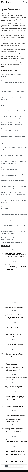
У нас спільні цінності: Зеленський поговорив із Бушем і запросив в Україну (14, 238)
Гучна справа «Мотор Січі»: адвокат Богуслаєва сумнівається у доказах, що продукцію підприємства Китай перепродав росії (15, 397)
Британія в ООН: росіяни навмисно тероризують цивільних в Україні (14, 220)
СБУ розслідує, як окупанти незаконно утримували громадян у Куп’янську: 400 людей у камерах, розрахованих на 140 (16, 441)
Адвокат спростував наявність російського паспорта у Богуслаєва (14, 386)
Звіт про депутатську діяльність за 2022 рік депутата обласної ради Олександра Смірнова (16, 369)
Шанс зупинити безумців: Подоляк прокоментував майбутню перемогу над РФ (12, 123)
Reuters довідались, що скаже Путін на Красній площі (13, 104)
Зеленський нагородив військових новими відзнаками (12, 156)
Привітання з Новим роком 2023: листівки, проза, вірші (14, 363)
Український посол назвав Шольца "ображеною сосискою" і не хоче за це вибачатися (14, 187)
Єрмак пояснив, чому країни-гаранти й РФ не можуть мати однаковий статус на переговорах (14, 213)
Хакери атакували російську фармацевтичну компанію (13, 335)
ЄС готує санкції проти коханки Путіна (12, 242)
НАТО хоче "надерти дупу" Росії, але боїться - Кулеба (13, 226)
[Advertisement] (14, 285)
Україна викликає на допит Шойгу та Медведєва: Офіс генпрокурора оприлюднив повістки (13, 194)
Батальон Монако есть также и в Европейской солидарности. (14, 462)
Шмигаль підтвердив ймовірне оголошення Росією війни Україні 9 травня (13, 168)
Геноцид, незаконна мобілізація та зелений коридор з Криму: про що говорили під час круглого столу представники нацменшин (14, 430)
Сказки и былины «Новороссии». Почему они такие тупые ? (16, 378)
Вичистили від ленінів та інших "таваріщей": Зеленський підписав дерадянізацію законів (13, 135)
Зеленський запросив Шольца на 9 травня (13, 91)
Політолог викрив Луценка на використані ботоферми (13, 420)
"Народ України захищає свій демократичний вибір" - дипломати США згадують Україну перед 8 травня (13, 97)
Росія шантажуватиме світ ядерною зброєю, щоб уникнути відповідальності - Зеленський (13, 111)
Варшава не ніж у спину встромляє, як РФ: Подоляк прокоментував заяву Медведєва (12, 81)
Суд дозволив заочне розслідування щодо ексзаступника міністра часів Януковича (12, 181)
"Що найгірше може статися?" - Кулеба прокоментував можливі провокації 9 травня (13, 117)
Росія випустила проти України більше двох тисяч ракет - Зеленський (13, 232)
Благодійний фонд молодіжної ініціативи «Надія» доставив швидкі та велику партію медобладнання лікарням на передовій (15, 267)
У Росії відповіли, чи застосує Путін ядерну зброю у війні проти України (12, 174)
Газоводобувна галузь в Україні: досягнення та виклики (14, 326)
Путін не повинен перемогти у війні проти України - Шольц (12, 142)
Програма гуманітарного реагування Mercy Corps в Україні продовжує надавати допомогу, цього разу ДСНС (15, 354)
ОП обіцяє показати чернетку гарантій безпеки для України (13, 207)
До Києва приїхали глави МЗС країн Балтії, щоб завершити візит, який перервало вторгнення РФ (14, 149)
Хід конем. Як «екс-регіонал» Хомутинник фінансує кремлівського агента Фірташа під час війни (15, 344)
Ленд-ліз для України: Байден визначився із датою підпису (13, 87)
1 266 (18, 466)
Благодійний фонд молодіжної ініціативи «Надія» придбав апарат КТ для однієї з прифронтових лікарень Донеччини (15, 255)
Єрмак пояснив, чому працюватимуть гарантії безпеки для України (13, 201)
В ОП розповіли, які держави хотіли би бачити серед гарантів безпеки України (13, 162)
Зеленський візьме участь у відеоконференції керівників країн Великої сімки (13, 129)
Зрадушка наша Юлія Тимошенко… (14, 406)
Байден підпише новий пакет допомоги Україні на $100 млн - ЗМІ (14, 75)
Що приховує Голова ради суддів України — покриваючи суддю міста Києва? (15, 415)
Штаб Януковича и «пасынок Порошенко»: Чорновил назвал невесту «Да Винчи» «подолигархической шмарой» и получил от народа (15, 317)
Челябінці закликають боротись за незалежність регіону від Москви (14, 306)
